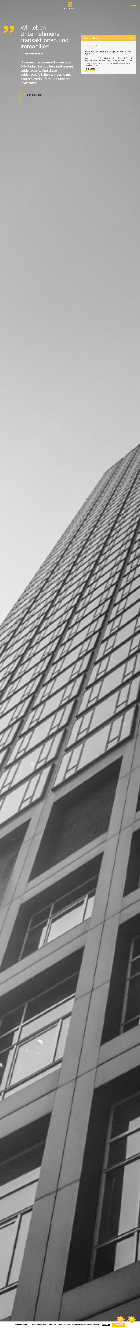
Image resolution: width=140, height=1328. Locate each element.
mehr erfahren (34, 95)
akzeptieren (118, 1325)
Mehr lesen (106, 1325)
